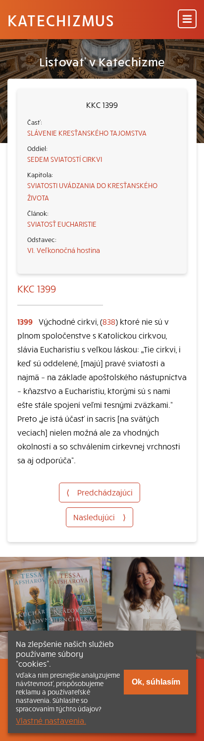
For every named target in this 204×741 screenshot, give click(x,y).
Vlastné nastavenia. (51, 720)
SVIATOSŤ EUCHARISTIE (62, 223)
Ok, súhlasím (156, 682)
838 (108, 321)
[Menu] (187, 19)
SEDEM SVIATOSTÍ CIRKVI (64, 158)
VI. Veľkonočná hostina (63, 250)
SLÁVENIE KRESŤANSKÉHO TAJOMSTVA (87, 132)
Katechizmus (60, 20)
